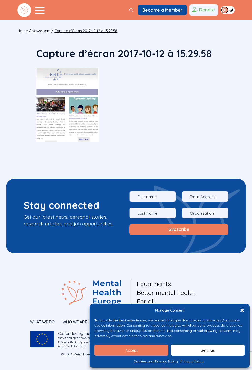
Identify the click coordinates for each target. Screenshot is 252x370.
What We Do (42, 322)
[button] (242, 310)
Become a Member (162, 10)
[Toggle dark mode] (228, 10)
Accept (132, 350)
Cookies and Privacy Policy (156, 361)
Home (22, 30)
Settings (208, 350)
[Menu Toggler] (40, 10)
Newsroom (41, 30)
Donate (207, 9)
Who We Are (75, 322)
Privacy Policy (191, 361)
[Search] (131, 10)
